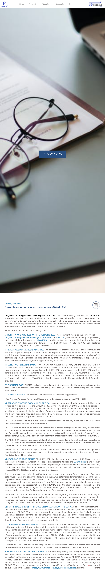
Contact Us (60, 4)
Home (21, 4)
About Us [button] (46, 4)
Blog (70, 4)
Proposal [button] (32, 4)
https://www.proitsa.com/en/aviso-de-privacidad (54, 568)
